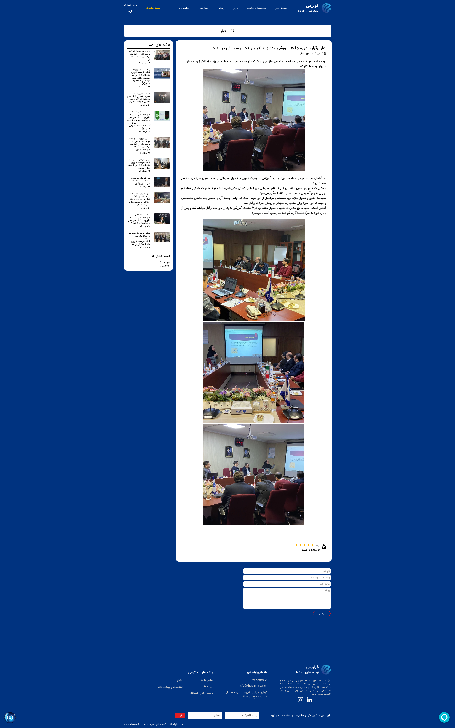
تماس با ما (184, 8)
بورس (236, 8)
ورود (135, 5)
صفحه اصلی (281, 8)
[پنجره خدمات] (10, 718)
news (164, 266)
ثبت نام (127, 5)
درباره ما (204, 8)
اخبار (302, 53)
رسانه (221, 8)
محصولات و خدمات (256, 8)
